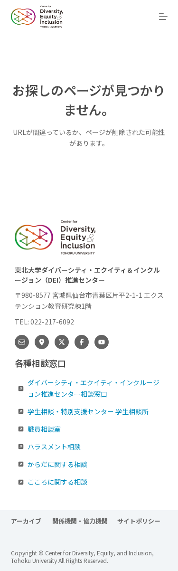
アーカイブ (27, 521)
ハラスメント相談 (54, 446)
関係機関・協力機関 (80, 521)
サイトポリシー (138, 521)
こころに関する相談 (57, 481)
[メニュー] (163, 16)
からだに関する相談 (57, 464)
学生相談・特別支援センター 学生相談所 (88, 411)
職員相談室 (44, 429)
